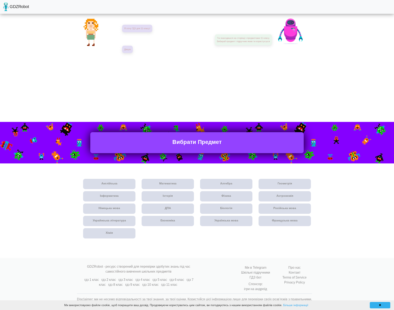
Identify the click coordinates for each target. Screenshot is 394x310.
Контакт (294, 272)
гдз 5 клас (159, 279)
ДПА (168, 208)
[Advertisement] (197, 86)
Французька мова (285, 220)
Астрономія (284, 195)
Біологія (226, 208)
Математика (167, 183)
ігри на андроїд (255, 289)
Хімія (109, 232)
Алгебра (226, 183)
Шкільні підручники (255, 272)
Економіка (167, 220)
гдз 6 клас (177, 279)
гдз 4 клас (142, 279)
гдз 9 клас (132, 284)
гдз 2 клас (108, 279)
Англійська (109, 183)
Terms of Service (294, 277)
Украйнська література (109, 220)
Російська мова (284, 208)
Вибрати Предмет (197, 142)
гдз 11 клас (169, 284)
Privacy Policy (294, 282)
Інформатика (109, 195)
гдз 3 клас (125, 279)
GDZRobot (18, 6)
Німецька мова (109, 208)
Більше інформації (295, 305)
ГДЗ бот (255, 277)
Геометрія (285, 183)
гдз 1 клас (91, 279)
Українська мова (226, 220)
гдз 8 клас (115, 284)
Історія (168, 195)
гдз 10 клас (150, 284)
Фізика (226, 195)
